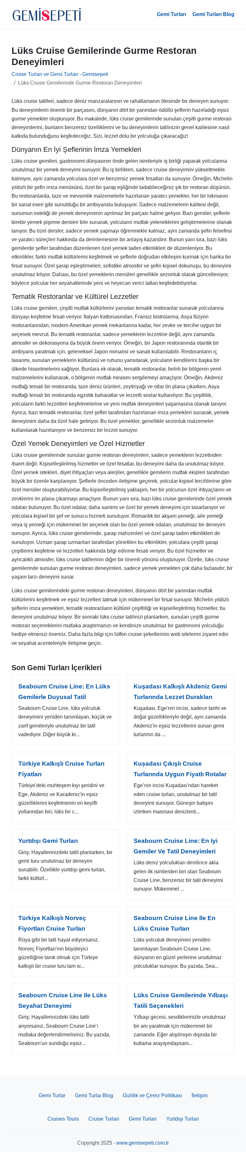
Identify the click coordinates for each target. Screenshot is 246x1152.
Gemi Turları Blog (213, 14)
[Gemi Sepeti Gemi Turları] (47, 14)
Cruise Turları (103, 1119)
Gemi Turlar (52, 1095)
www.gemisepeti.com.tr (142, 1143)
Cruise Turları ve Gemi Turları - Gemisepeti (60, 74)
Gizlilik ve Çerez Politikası (152, 1095)
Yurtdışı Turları (182, 1119)
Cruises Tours (63, 1119)
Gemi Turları (171, 14)
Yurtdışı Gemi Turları (48, 840)
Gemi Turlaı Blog (94, 1095)
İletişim (200, 1095)
